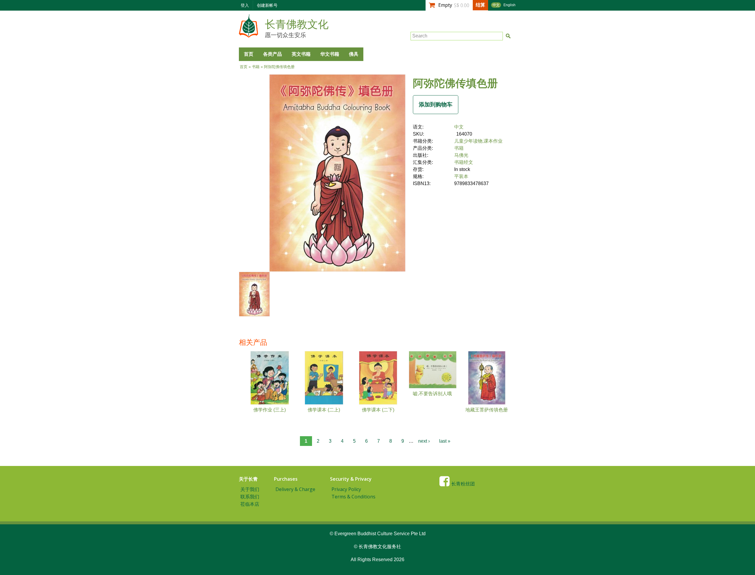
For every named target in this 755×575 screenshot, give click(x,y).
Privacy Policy (346, 489)
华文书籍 (329, 54)
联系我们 (249, 496)
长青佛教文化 (297, 24)
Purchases (286, 479)
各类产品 (272, 54)
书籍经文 (463, 162)
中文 (496, 5)
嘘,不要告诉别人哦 (432, 393)
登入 (245, 5)
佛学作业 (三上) (269, 409)
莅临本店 (249, 504)
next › (424, 441)
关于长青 (248, 479)
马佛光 (461, 155)
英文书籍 (301, 54)
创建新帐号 (267, 5)
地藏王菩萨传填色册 (486, 409)
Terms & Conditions (353, 496)
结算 (480, 4)
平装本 (461, 176)
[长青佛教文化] (248, 34)
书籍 (256, 67)
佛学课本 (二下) (378, 409)
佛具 (353, 54)
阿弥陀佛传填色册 (455, 83)
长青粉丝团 (463, 483)
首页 (248, 54)
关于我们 (249, 489)
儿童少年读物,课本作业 (478, 141)
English (509, 5)
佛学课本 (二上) (324, 409)
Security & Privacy (351, 479)
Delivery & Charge (295, 489)
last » (444, 441)
